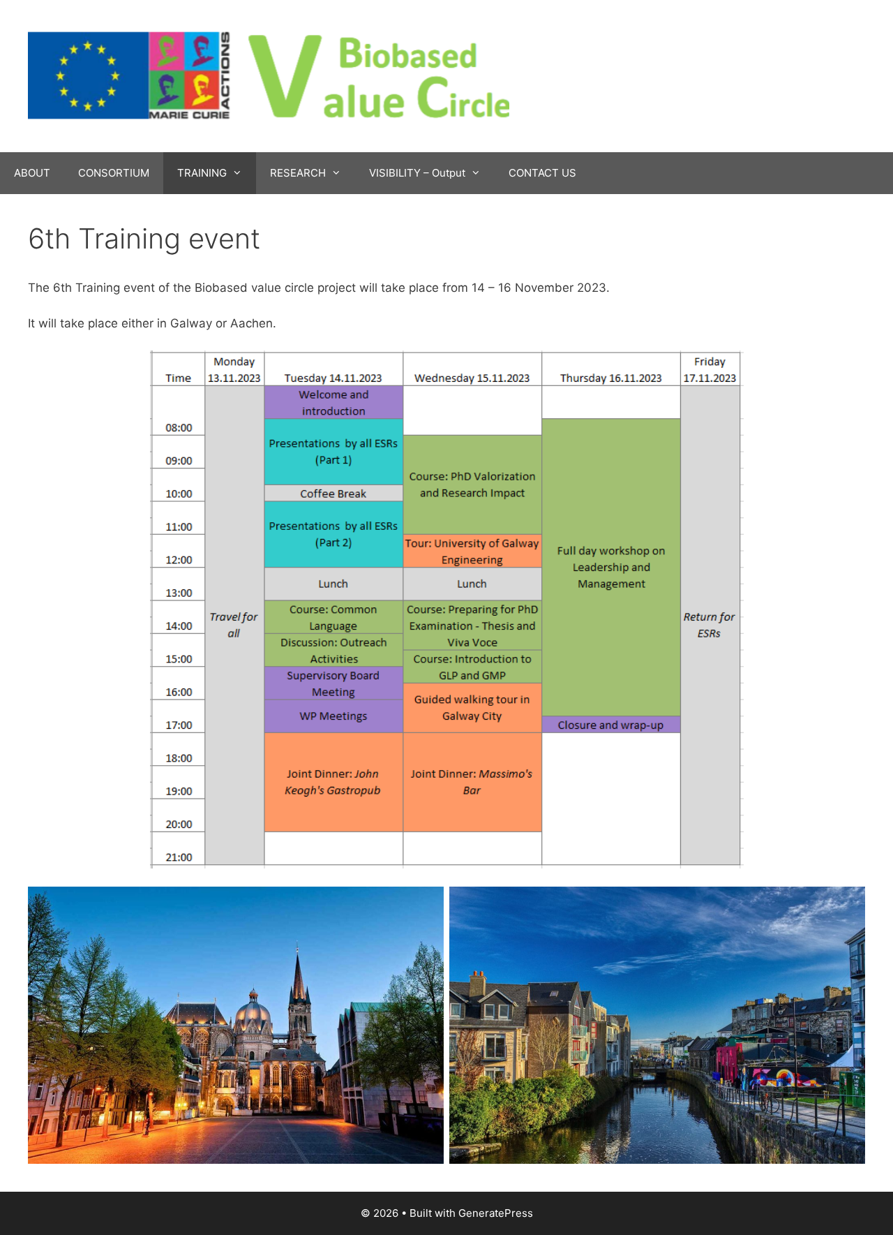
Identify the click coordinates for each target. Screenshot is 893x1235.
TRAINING (202, 172)
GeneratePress (495, 1213)
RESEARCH (298, 172)
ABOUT (32, 172)
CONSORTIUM (113, 172)
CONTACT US (542, 172)
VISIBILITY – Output (417, 172)
